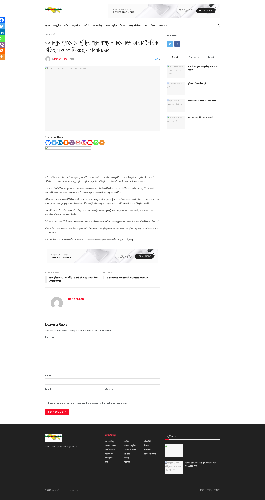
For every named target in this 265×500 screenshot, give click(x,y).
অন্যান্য (162, 25)
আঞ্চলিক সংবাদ (110, 449)
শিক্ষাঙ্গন (153, 25)
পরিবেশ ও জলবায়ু (130, 449)
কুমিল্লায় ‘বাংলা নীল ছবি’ (197, 83)
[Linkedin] (60, 142)
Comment (50, 337)
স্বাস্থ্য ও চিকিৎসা (135, 25)
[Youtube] (90, 142)
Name (49, 375)
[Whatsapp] (96, 142)
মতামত (126, 458)
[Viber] (72, 142)
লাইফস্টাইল (148, 441)
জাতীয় (66, 25)
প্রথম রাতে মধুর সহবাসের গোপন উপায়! (202, 100)
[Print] (66, 142)
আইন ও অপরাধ (110, 445)
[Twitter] (54, 142)
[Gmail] (78, 142)
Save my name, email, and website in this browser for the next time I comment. (87, 403)
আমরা (209, 490)
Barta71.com (60, 59)
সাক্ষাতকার (147, 449)
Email (49, 389)
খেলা (145, 25)
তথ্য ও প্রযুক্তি (111, 25)
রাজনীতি (86, 25)
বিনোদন (122, 25)
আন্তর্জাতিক (76, 25)
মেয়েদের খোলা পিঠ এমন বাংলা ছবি (200, 117)
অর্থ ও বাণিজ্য (97, 25)
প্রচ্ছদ (47, 25)
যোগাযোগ (217, 490)
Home (47, 34)
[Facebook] (48, 142)
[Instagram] (84, 142)
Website (109, 389)
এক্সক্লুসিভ (57, 25)
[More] (102, 142)
